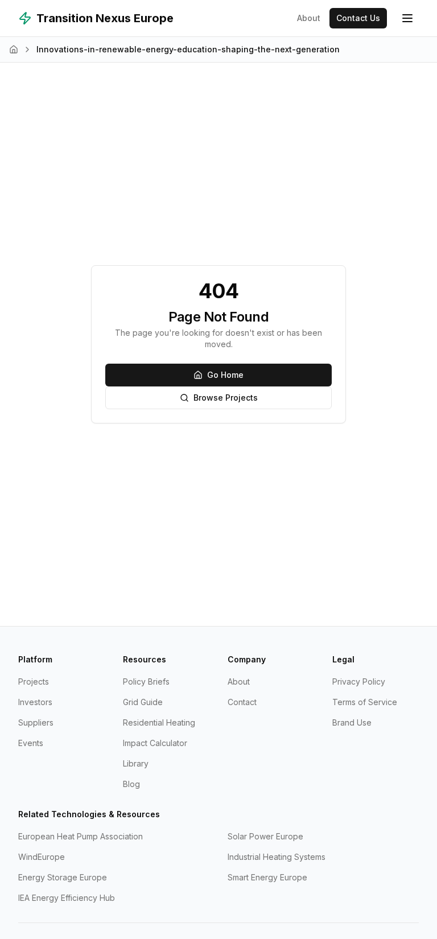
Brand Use (352, 722)
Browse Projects (225, 397)
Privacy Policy (358, 681)
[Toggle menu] (407, 18)
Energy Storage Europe (62, 877)
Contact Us (358, 18)
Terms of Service (364, 702)
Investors (35, 702)
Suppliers (35, 722)
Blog (131, 784)
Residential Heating (159, 722)
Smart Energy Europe (267, 877)
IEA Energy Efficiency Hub (66, 898)
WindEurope (41, 857)
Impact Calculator (155, 743)
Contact (242, 702)
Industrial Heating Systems (276, 857)
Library (136, 763)
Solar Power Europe (265, 836)
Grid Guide (143, 702)
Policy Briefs (146, 681)
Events (30, 743)
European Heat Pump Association (80, 836)
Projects (33, 681)
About (308, 18)
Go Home (225, 375)
